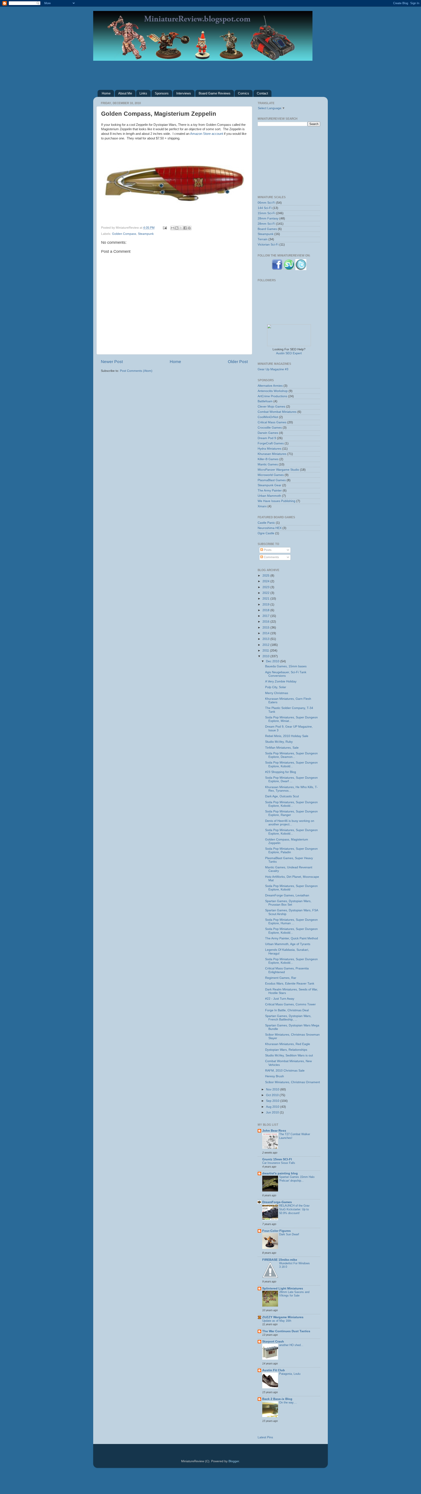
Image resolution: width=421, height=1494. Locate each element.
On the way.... (288, 1402)
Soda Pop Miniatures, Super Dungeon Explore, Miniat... (291, 719)
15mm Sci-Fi (266, 213)
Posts (267, 550)
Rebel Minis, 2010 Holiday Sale (286, 736)
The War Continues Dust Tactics (286, 1331)
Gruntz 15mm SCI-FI (277, 1159)
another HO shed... (291, 1345)
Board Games (267, 229)
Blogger (233, 1461)
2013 (266, 639)
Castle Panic (266, 522)
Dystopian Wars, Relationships (286, 1049)
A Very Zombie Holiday (280, 681)
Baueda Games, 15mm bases (286, 666)
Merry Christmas (276, 693)
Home (106, 93)
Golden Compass (124, 233)
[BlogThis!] (177, 228)
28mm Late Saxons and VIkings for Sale (294, 1293)
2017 (266, 616)
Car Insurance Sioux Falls (278, 1163)
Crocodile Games (270, 427)
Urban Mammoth (269, 495)
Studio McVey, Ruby (279, 741)
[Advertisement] (210, 72)
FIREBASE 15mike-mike (279, 1259)
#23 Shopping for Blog (280, 772)
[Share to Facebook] (185, 228)
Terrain (263, 239)
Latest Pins (265, 1437)
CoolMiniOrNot (268, 417)
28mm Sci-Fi (266, 223)
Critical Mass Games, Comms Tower (290, 1004)
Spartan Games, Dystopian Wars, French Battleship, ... (288, 1017)
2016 (266, 621)
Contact (262, 93)
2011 (266, 650)
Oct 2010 (273, 1095)
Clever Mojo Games (271, 406)
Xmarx (262, 506)
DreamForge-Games (277, 1202)
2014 (266, 633)
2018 (266, 610)
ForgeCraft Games (271, 443)
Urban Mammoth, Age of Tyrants (287, 944)
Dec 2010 (273, 661)
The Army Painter (270, 490)
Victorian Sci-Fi (268, 244)
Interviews (183, 93)
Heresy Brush (274, 1076)
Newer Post (112, 361)
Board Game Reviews (214, 93)
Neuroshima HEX (270, 528)
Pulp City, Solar (275, 687)
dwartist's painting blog (280, 1173)
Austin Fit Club (273, 1370)
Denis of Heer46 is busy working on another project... (289, 822)
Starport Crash (273, 1341)
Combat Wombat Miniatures (277, 411)
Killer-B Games (268, 459)
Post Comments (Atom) (136, 370)
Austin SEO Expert (289, 353)
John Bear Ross (274, 1130)
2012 (266, 644)
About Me (125, 93)
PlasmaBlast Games (272, 480)
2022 (266, 593)
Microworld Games (271, 475)
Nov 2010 (273, 1089)
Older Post (238, 361)
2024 (266, 581)
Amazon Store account (206, 133)
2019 (266, 604)
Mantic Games (268, 464)
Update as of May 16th (276, 1320)
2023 (266, 587)
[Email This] (172, 228)
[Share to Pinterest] (189, 228)
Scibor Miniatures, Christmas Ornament (292, 1082)
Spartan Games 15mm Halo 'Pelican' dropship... (296, 1178)
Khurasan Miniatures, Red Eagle (287, 1044)
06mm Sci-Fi (266, 202)
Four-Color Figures (276, 1230)
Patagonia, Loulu (289, 1373)
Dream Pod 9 (267, 438)
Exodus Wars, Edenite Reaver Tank (289, 983)
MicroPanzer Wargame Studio (278, 469)
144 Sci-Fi (265, 208)
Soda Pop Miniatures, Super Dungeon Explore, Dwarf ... (291, 779)
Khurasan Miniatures (272, 454)
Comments (271, 557)
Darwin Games (268, 432)
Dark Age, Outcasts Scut (282, 796)
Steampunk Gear (269, 485)
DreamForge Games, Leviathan (287, 895)
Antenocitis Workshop (273, 391)
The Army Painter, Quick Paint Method (291, 938)
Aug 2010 (273, 1106)
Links (143, 93)
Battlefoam (265, 401)
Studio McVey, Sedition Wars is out (289, 1055)
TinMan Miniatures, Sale (282, 747)
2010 (266, 656)
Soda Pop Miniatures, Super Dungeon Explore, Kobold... (291, 764)
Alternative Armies (270, 385)
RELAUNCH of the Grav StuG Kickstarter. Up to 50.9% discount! (294, 1209)
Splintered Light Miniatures (282, 1288)
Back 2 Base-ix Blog (277, 1399)
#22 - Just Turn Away (279, 998)
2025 (266, 575)
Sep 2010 (273, 1100)
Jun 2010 (273, 1112)
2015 (266, 627)
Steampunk (146, 233)
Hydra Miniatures (269, 448)
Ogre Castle (266, 533)
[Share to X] (181, 228)
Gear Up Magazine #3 (273, 369)
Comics (243, 93)
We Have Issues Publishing (276, 501)
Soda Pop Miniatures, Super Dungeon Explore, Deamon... (291, 755)
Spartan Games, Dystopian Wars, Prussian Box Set (288, 902)
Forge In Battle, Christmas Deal (287, 1010)
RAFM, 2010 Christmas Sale (285, 1070)
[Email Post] (164, 227)
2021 (266, 598)
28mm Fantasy (268, 218)
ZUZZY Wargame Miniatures (282, 1317)
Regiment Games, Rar (280, 977)
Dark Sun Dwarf (289, 1234)
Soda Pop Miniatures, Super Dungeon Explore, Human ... (291, 921)
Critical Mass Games (272, 422)
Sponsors (162, 93)
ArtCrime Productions (272, 396)
